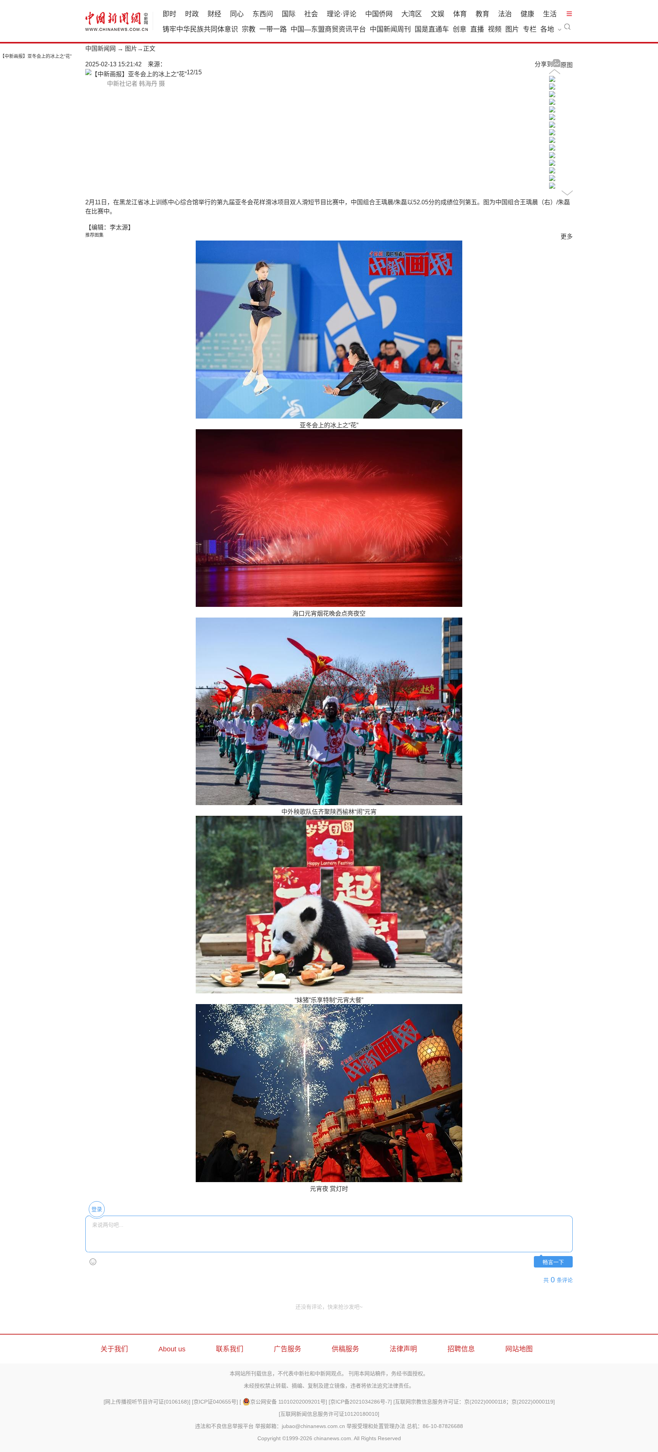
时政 (192, 14)
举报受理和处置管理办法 (376, 1426)
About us (171, 1349)
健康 (527, 14)
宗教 (249, 29)
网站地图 (519, 1349)
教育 (482, 14)
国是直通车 (432, 29)
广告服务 (287, 1349)
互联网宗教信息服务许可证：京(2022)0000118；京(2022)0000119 (474, 1402)
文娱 (437, 14)
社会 (311, 14)
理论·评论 (341, 14)
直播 (477, 29)
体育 (460, 14)
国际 (288, 14)
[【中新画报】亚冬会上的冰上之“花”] (552, 80)
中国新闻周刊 (390, 29)
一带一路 (273, 29)
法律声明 (403, 1349)
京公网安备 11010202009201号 (288, 1402)
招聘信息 (461, 1349)
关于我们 (114, 1349)
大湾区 (411, 14)
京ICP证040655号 (214, 1402)
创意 (459, 29)
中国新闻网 (100, 48)
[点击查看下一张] (136, 74)
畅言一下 (553, 1262)
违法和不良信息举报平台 (224, 1426)
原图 (567, 65)
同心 (237, 14)
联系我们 (229, 1349)
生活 (550, 14)
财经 (214, 14)
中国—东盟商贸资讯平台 (328, 29)
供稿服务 (345, 1349)
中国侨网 (379, 14)
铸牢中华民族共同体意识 (200, 29)
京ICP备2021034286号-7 (360, 1402)
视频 (494, 29)
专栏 (530, 29)
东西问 (262, 14)
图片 (512, 29)
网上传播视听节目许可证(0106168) (147, 1402)
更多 (567, 236)
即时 (169, 14)
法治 (505, 14)
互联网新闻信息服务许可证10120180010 (329, 1414)
